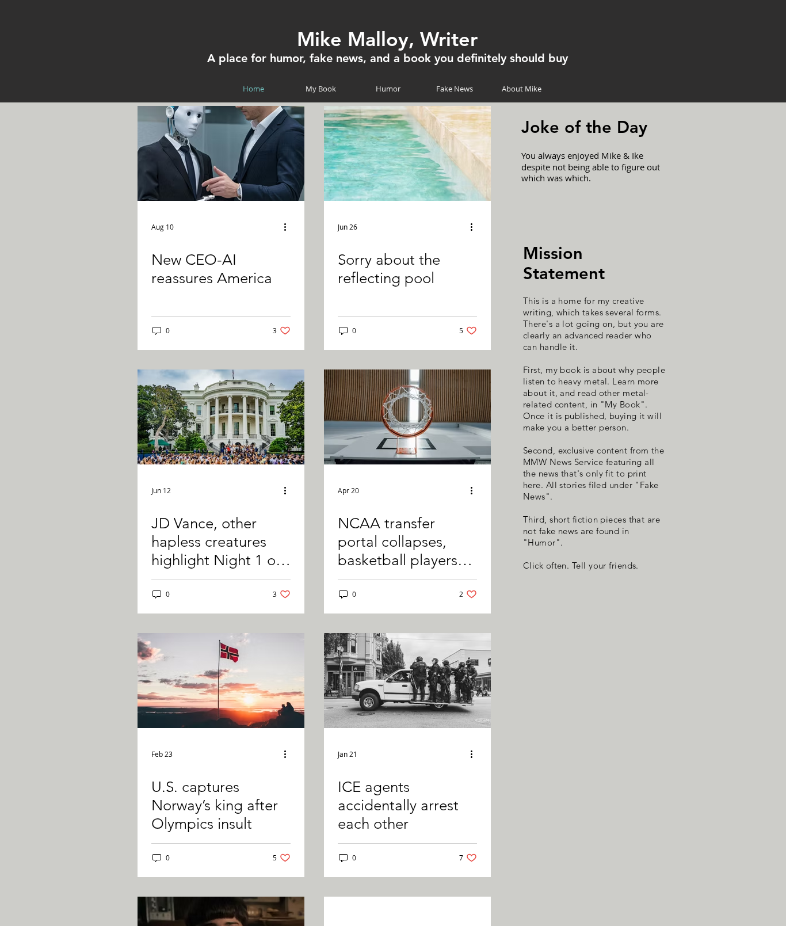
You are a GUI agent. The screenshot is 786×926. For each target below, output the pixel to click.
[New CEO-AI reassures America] (221, 153)
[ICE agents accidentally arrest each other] (407, 680)
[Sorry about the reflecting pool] (407, 153)
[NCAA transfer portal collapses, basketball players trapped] (407, 416)
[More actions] (289, 227)
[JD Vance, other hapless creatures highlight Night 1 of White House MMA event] (221, 416)
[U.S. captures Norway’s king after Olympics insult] (221, 680)
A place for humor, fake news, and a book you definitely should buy (387, 58)
